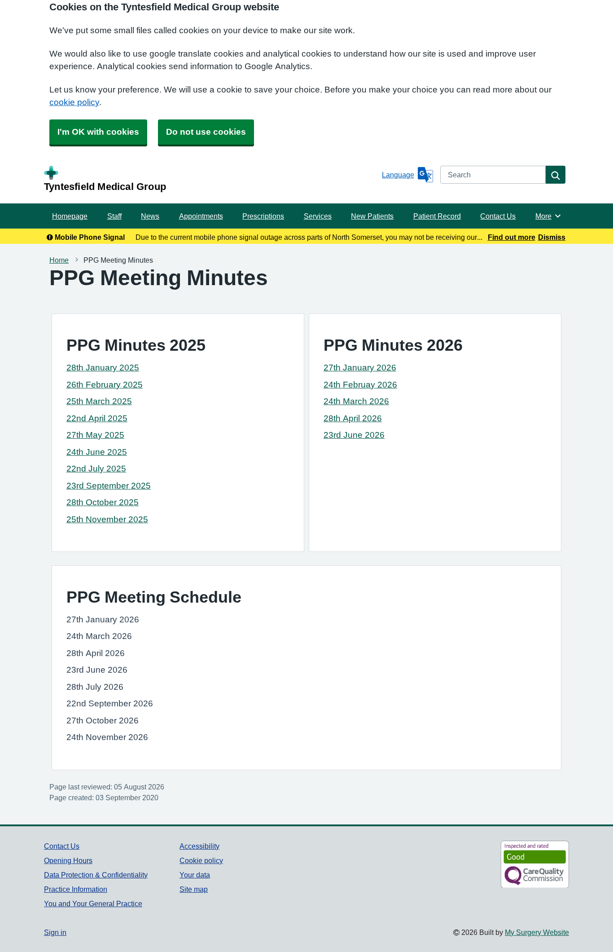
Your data (195, 874)
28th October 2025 (102, 502)
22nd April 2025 (96, 418)
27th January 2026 (360, 367)
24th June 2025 (96, 452)
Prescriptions (263, 216)
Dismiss (551, 237)
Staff (114, 216)
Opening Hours (68, 860)
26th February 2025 (104, 384)
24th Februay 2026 (360, 384)
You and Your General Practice (93, 903)
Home (59, 260)
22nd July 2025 (96, 468)
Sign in (55, 932)
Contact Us (498, 216)
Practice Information (75, 889)
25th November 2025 (107, 519)
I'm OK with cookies (98, 132)
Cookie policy (201, 860)
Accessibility (199, 846)
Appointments (201, 216)
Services (318, 216)
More (548, 216)
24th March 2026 (356, 401)
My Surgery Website (537, 932)
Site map (194, 889)
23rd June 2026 (354, 435)
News (150, 216)
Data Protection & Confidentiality (96, 874)
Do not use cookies (206, 132)
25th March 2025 (99, 401)
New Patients (372, 216)
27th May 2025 (95, 435)
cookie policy (74, 102)
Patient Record (437, 216)
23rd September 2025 (108, 485)
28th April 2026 (353, 418)
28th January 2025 (102, 367)
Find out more (511, 237)
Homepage (70, 216)
